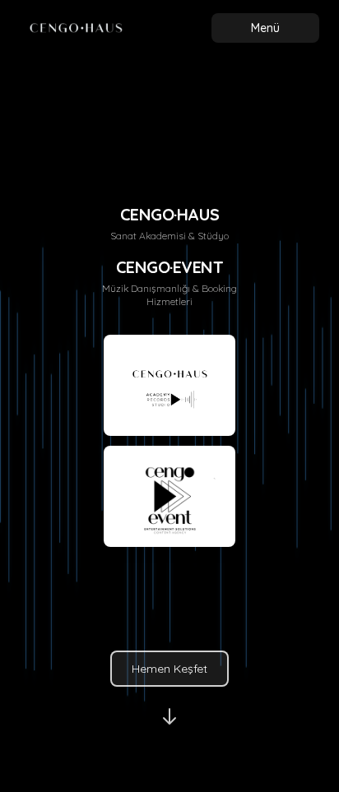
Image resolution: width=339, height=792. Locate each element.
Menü (265, 28)
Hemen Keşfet (169, 668)
